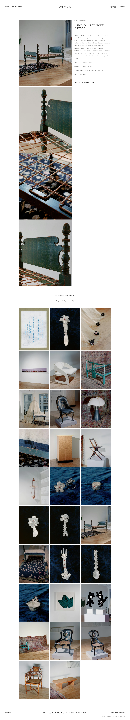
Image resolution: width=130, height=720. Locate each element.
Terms (8, 713)
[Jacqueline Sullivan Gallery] (65, 713)
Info (7, 7)
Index (122, 7)
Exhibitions (17, 7)
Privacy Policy (118, 713)
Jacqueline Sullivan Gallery (114, 716)
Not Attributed (80, 21)
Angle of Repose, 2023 (65, 301)
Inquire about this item (84, 83)
